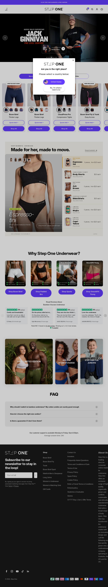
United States (56, 82)
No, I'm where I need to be (56, 89)
